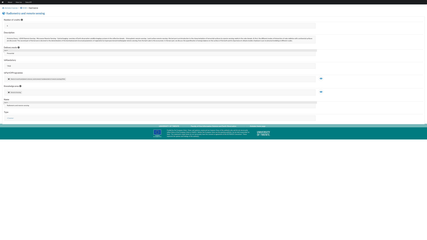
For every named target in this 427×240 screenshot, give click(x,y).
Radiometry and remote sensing (25, 13)
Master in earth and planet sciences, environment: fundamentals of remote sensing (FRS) (38, 79)
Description (9, 32)
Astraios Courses (11, 8)
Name (6, 99)
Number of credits (12, 20)
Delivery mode (10, 47)
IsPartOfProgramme (13, 73)
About (10, 2)
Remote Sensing (16, 92)
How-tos (19, 2)
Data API (28, 2)
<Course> (10, 118)
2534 (25, 8)
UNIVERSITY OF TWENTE (169, 126)
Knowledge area (11, 86)
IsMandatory (10, 60)
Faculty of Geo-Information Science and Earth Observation (213, 126)
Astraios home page (257, 126)
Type (6, 112)
